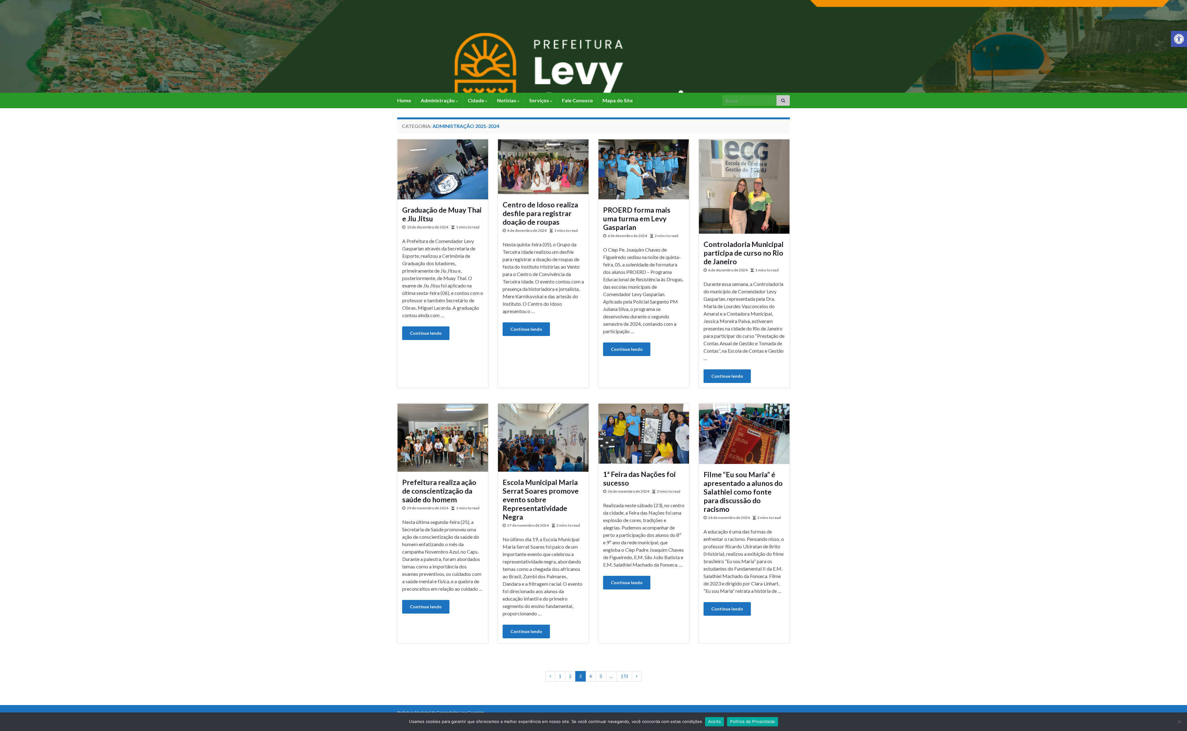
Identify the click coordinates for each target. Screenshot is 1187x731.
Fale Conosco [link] (577, 100)
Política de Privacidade (752, 721)
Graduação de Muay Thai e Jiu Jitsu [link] (442, 214)
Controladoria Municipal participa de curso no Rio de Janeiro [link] (744, 253)
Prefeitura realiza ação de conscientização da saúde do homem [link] (439, 491)
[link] (1179, 39)
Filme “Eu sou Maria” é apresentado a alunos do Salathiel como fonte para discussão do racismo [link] (743, 491)
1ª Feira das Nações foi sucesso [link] (639, 478)
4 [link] (590, 676)
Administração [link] (438, 100)
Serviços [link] (539, 100)
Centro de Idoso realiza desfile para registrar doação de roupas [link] (540, 213)
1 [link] (560, 676)
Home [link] (404, 100)
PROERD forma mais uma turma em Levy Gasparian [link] (636, 219)
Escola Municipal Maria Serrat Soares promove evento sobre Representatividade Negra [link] (541, 499)
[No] (1179, 722)
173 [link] (624, 676)
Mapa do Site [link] (617, 100)
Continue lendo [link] (426, 333)
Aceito (714, 721)
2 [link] (570, 676)
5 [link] (601, 676)
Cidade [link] (476, 100)
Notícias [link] (507, 100)
